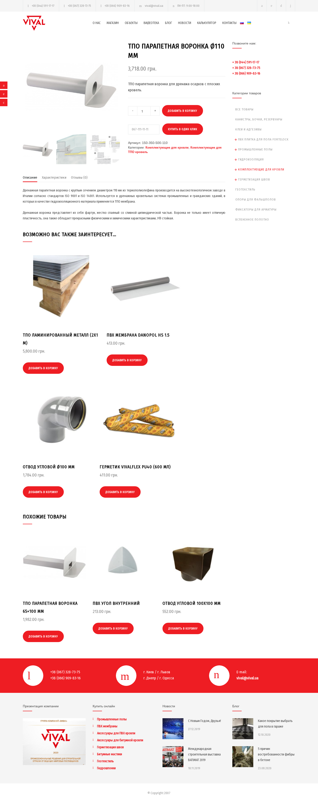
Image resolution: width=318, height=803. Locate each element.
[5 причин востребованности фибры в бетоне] (242, 756)
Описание (30, 177)
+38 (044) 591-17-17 (43, 5)
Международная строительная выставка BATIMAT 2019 (204, 754)
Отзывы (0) (79, 177)
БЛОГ (168, 23)
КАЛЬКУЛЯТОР (206, 23)
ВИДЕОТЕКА (151, 23)
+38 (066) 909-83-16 (117, 5)
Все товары (244, 109)
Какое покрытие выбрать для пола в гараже (275, 723)
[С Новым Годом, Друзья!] (172, 728)
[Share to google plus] (3, 102)
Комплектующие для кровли (167, 147)
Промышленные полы (255, 149)
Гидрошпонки (106, 768)
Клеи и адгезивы (248, 129)
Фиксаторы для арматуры (256, 209)
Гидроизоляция (251, 159)
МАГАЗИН (113, 23)
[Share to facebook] (3, 85)
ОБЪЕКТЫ (131, 23)
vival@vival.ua (154, 5)
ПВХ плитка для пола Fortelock (263, 139)
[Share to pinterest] (3, 94)
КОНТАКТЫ (229, 23)
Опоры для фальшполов (255, 199)
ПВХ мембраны (107, 726)
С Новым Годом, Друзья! (204, 721)
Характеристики (54, 177)
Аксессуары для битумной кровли (120, 740)
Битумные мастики (109, 754)
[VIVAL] (58, 23)
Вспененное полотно (252, 219)
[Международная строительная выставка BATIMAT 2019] (172, 756)
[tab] (30, 178)
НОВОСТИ (184, 23)
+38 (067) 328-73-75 (79, 5)
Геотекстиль (245, 189)
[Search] (290, 5)
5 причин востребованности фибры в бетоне (276, 754)
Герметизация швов (254, 179)
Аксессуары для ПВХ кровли (116, 733)
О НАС (97, 23)
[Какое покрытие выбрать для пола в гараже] (242, 728)
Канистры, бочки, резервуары (258, 119)
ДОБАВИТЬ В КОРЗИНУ (182, 110)
